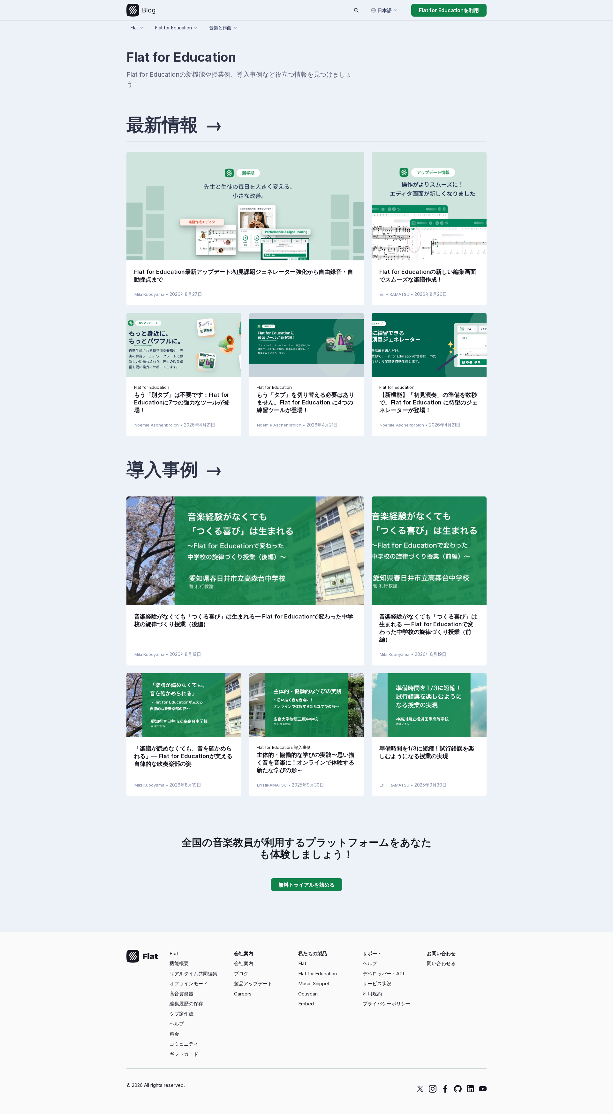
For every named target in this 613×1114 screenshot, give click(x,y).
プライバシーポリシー (387, 1004)
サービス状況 (377, 983)
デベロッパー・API (383, 974)
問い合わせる (441, 963)
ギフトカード (184, 1054)
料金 (174, 1034)
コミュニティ (184, 1044)
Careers (243, 994)
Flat (302, 963)
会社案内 (243, 963)
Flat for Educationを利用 (449, 10)
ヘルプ (177, 1024)
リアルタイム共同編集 (193, 974)
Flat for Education (317, 974)
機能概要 (179, 963)
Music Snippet (313, 983)
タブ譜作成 (181, 1014)
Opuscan (308, 994)
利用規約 (372, 994)
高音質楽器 (181, 994)
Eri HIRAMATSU (394, 294)
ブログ (241, 974)
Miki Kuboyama (149, 294)
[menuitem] (199, 963)
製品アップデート (253, 983)
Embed (306, 1004)
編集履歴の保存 (186, 1004)
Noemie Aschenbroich (156, 424)
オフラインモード (189, 983)
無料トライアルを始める (306, 884)
